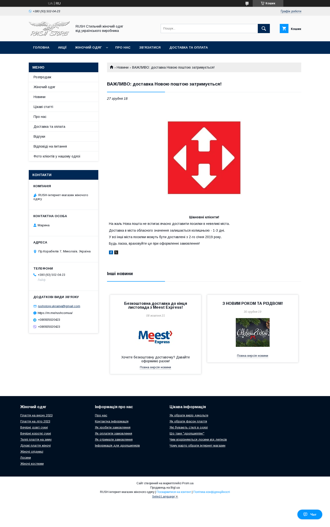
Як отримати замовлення (114, 439)
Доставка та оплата (188, 47)
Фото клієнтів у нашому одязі (57, 156)
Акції (62, 47)
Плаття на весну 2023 (36, 415)
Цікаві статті (43, 107)
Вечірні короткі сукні (35, 433)
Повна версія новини (155, 367)
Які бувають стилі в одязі (189, 427)
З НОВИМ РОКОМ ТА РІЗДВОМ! (252, 303)
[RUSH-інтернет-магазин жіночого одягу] (49, 35)
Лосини (25, 457)
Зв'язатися (150, 47)
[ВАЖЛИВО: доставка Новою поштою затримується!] (204, 157)
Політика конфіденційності (211, 492)
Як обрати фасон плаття (188, 421)
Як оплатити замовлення (113, 433)
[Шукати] (264, 28)
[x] (116, 253)
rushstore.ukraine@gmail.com (59, 306)
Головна (41, 47)
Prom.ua (188, 483)
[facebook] (111, 253)
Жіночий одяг (88, 47)
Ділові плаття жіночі (35, 445)
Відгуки (39, 136)
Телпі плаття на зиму (36, 439)
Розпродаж (42, 77)
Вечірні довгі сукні (34, 427)
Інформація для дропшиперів (117, 445)
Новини (123, 67)
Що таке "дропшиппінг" (187, 433)
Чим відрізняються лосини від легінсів (198, 439)
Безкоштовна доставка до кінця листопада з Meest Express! (155, 305)
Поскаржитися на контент (174, 492)
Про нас (122, 47)
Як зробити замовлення (112, 427)
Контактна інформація (112, 421)
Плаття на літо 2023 (35, 421)
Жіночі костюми (32, 463)
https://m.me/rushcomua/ (55, 313)
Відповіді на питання (50, 146)
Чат (313, 514)
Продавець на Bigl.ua (165, 487)
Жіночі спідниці (31, 451)
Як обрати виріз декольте (189, 415)
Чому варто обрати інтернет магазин (197, 445)
